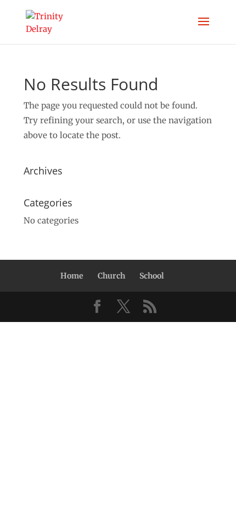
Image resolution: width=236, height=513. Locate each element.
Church (111, 276)
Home (71, 276)
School (151, 276)
